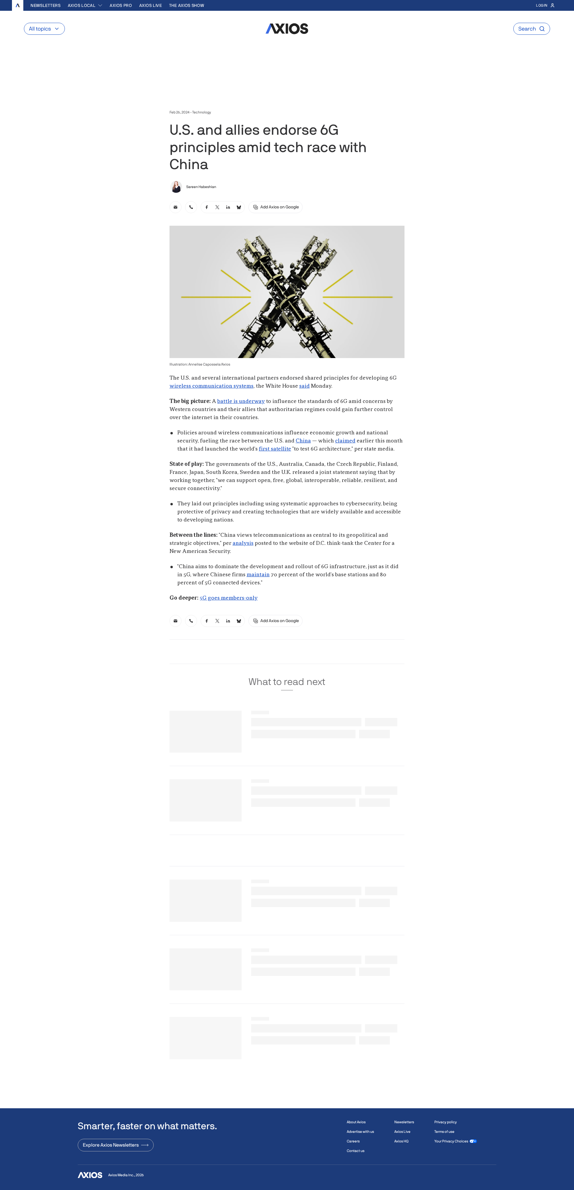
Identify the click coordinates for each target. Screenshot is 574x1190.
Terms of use (444, 1131)
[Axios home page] (17, 5)
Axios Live (150, 5)
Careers (353, 1141)
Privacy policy (445, 1122)
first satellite (275, 449)
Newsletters (45, 5)
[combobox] (85, 5)
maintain (258, 574)
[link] (175, 207)
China (303, 441)
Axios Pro (121, 5)
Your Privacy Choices (451, 1141)
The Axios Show (186, 5)
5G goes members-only (229, 598)
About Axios (356, 1122)
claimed (345, 441)
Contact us (355, 1151)
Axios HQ (401, 1141)
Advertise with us (360, 1131)
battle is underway (241, 401)
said (304, 386)
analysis (243, 543)
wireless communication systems (212, 386)
